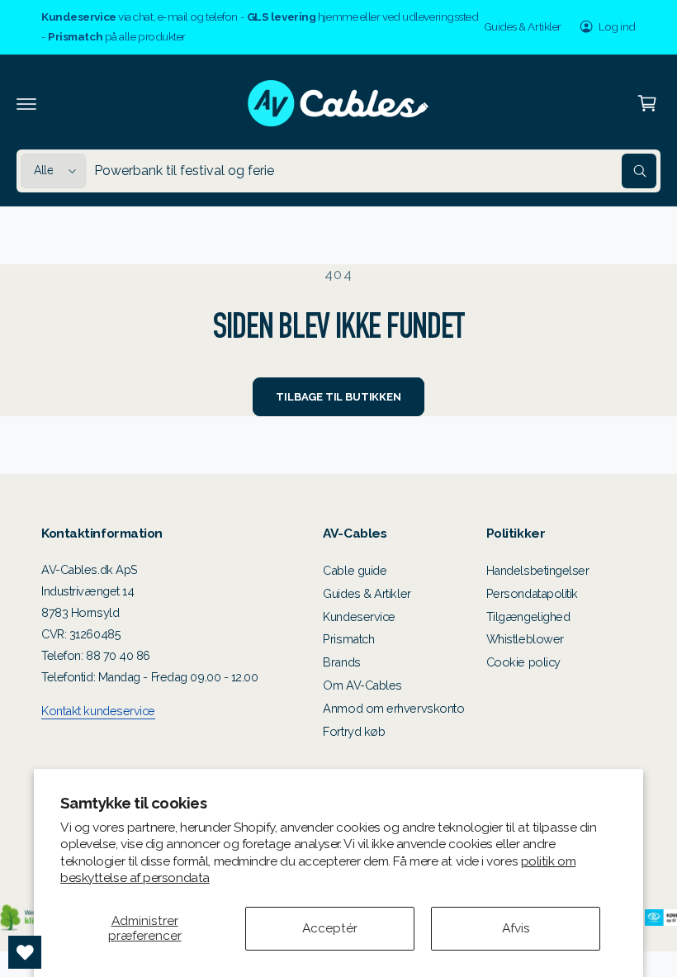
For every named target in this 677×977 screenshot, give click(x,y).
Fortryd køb (354, 731)
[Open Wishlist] (24, 952)
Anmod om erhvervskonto (393, 708)
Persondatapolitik (532, 593)
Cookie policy (523, 662)
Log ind (617, 26)
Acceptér (329, 928)
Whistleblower (525, 639)
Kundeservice (359, 616)
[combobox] (375, 170)
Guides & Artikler (522, 26)
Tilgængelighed (528, 616)
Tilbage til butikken (338, 397)
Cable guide (354, 570)
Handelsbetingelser (537, 570)
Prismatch (348, 639)
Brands (341, 662)
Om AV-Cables (362, 685)
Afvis (516, 928)
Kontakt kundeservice (98, 711)
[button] (26, 103)
